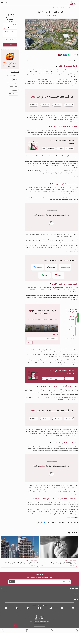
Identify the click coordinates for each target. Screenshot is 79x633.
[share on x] (61, 55)
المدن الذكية (39, 446)
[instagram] (39, 608)
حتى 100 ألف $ (69, 104)
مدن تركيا (15, 79)
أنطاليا (60, 148)
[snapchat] (6, 608)
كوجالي (42, 148)
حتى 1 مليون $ (33, 104)
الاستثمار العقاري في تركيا (58, 8)
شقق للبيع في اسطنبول (59, 438)
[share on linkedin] (64, 55)
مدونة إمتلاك (69, 8)
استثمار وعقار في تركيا (12, 75)
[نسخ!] (57, 66)
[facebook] (62, 608)
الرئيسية (76, 8)
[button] (5, 28)
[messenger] (17, 608)
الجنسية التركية (14, 86)
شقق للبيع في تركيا (63, 252)
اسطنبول (69, 148)
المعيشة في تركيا (13, 94)
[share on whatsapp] (69, 55)
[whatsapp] (28, 608)
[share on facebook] (66, 55)
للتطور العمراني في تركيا (56, 287)
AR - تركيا (42, 625)
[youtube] (73, 608)
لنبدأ (51, 223)
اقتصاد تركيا (15, 90)
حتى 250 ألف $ (57, 104)
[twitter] (50, 608)
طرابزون (51, 148)
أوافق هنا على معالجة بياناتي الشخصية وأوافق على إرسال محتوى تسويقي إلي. (10, 39)
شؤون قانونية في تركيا (12, 83)
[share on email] (59, 55)
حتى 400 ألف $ (45, 104)
